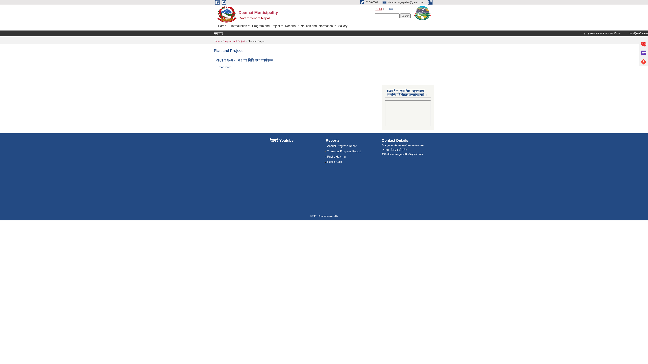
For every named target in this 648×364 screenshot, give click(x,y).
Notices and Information (317, 26)
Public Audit (334, 161)
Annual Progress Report (342, 146)
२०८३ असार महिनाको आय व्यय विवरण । (597, 33)
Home (222, 26)
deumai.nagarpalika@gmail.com (405, 154)
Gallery (342, 26)
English (378, 9)
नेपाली (391, 9)
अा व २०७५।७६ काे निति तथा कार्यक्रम (244, 60)
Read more (224, 67)
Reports (290, 26)
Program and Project (266, 26)
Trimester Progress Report (344, 151)
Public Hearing (336, 156)
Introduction (239, 26)
